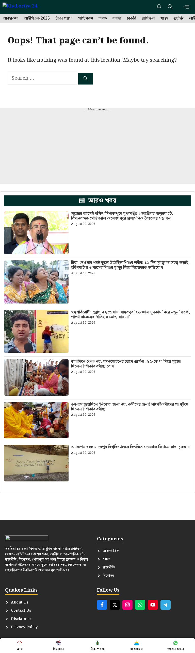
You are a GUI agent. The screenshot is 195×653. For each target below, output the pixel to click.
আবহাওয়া (10, 18)
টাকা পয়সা (63, 18)
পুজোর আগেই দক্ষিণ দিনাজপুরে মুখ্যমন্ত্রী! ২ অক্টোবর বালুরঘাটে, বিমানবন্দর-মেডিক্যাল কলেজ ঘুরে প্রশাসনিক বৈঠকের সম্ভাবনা (122, 216)
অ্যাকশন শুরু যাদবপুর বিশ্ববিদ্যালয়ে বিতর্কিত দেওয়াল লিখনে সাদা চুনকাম (130, 447)
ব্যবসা (116, 18)
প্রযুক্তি (178, 18)
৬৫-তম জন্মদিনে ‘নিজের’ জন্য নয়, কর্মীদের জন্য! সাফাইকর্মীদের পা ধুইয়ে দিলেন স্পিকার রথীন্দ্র (129, 406)
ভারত (103, 18)
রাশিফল (148, 18)
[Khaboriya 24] (25, 7)
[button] (170, 7)
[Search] (85, 79)
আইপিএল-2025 (37, 18)
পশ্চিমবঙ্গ (85, 18)
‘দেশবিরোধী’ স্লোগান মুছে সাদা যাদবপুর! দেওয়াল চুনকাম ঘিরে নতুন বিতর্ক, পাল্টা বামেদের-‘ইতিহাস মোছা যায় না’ (130, 314)
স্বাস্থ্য (164, 18)
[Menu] (186, 7)
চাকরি (131, 18)
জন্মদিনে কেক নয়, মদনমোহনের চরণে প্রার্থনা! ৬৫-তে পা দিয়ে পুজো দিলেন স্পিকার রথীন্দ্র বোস (126, 364)
